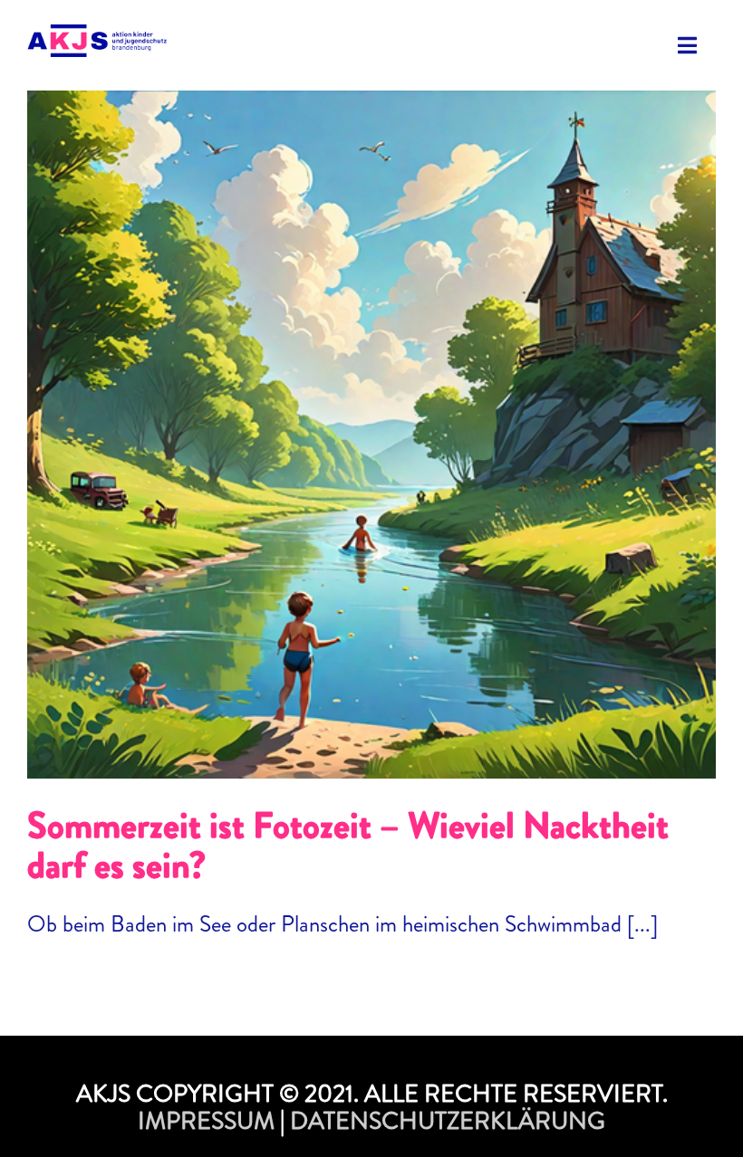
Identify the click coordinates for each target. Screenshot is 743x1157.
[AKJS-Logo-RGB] (97, 35)
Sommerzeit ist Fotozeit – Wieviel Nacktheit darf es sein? (371, 416)
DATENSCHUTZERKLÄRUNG (447, 1121)
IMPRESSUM (206, 1121)
